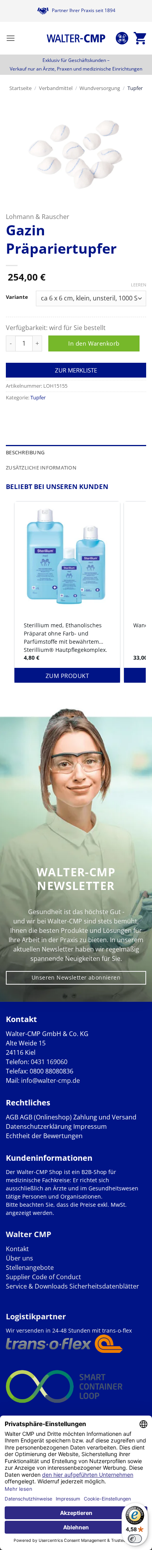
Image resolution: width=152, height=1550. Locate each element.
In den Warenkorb (93, 343)
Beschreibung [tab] (25, 452)
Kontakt (17, 1249)
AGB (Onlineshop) (46, 1117)
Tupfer (135, 88)
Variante (17, 297)
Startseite (20, 88)
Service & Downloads (37, 1286)
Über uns (19, 1258)
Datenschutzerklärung (39, 1126)
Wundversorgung (100, 88)
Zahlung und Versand (104, 1117)
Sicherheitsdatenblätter (103, 1286)
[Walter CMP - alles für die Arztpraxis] (76, 38)
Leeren (138, 285)
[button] (10, 38)
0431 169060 (49, 1061)
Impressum (90, 1126)
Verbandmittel (55, 88)
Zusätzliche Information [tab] (41, 467)
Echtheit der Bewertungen (44, 1136)
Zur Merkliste (76, 370)
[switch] (135, 1538)
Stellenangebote (30, 1267)
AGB (12, 1117)
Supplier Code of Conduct (43, 1277)
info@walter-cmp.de (50, 1080)
